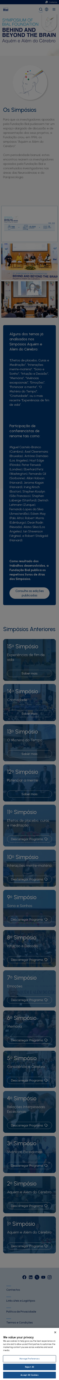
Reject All (29, 1367)
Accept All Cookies (29, 1375)
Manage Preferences (29, 1359)
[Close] (55, 1332)
